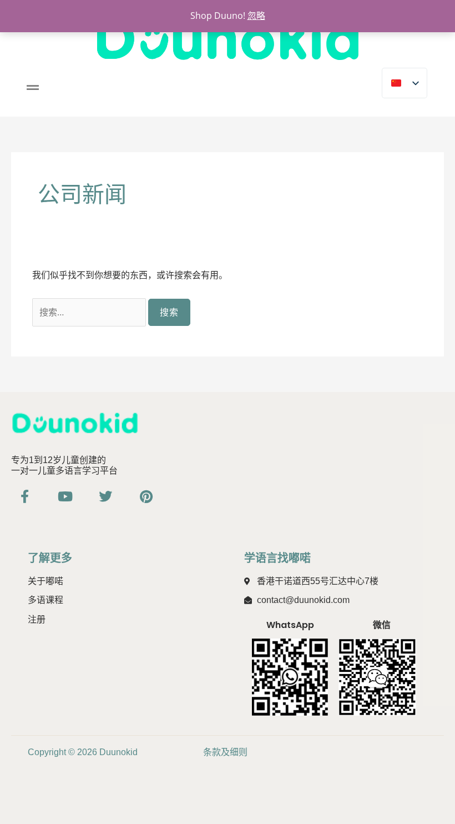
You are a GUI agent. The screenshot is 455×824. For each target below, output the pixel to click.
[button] (32, 87)
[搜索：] (90, 312)
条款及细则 (225, 752)
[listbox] (404, 83)
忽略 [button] (256, 15)
